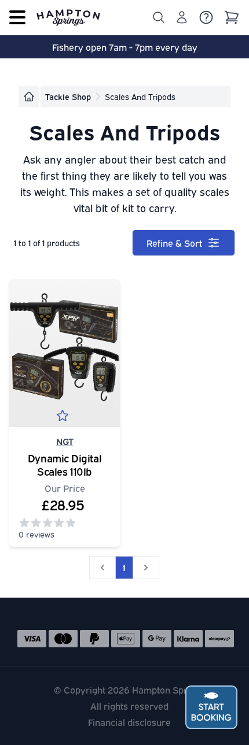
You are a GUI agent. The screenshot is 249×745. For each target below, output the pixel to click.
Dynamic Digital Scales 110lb (64, 464)
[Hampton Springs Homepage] (68, 17)
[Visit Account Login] (182, 17)
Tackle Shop (68, 96)
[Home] (29, 96)
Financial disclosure (129, 722)
